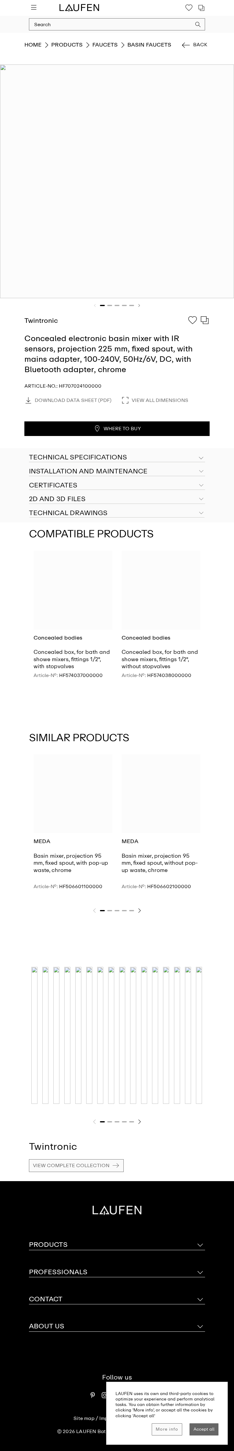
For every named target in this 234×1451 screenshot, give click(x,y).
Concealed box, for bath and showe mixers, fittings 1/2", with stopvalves (72, 659)
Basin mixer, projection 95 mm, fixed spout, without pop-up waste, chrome (160, 863)
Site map (83, 1418)
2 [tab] (109, 305)
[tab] (117, 471)
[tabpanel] (117, 181)
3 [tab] (117, 305)
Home (32, 44)
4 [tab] (124, 305)
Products (67, 44)
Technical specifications (78, 457)
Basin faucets (149, 44)
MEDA (42, 841)
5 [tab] (131, 305)
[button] (198, 25)
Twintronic (53, 1146)
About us (46, 1326)
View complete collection (71, 1165)
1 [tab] (102, 305)
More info (167, 1429)
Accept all (203, 1429)
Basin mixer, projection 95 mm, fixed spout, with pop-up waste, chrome (71, 863)
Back (200, 44)
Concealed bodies (58, 637)
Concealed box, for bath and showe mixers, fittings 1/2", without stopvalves (160, 659)
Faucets (105, 44)
